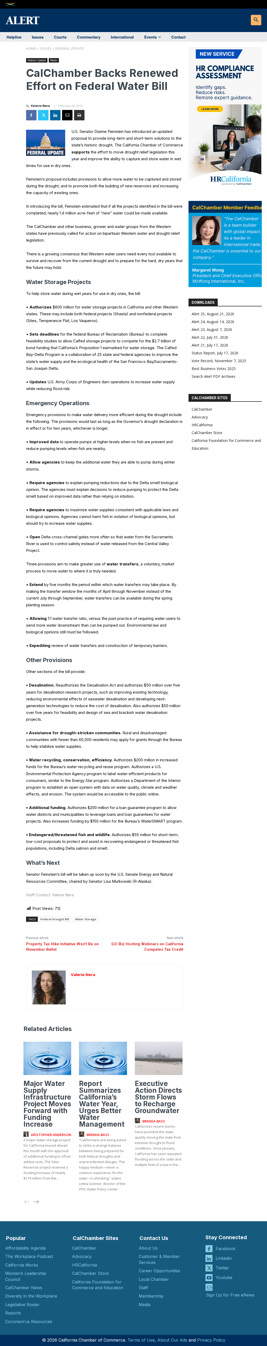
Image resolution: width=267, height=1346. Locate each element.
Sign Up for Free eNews (230, 1295)
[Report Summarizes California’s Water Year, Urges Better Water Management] (103, 1058)
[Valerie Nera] (49, 987)
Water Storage (85, 919)
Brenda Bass (98, 1134)
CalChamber (202, 409)
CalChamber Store (207, 432)
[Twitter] (43, 115)
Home (31, 48)
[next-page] (36, 1202)
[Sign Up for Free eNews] (209, 1287)
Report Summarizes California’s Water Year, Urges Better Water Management (101, 1103)
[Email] (67, 115)
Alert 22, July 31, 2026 (210, 337)
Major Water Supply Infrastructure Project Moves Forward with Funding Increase (47, 1103)
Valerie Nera (40, 106)
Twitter (222, 1267)
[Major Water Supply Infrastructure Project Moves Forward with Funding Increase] (47, 1058)
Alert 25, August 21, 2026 (213, 313)
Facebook (225, 1248)
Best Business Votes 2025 (214, 368)
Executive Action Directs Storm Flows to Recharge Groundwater (158, 1097)
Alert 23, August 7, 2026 (212, 329)
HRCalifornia (202, 424)
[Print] (79, 115)
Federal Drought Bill (54, 919)
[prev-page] (27, 1202)
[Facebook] (31, 115)
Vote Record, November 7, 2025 (219, 360)
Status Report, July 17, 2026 (215, 352)
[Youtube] (209, 1277)
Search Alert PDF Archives (213, 376)
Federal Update (69, 48)
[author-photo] (26, 1134)
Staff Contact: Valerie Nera (50, 894)
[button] (256, 20)
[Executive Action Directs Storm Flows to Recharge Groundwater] (159, 1058)
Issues (46, 48)
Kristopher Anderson (51, 1134)
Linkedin (224, 1258)
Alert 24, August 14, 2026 (213, 321)
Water (53, 60)
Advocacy (200, 417)
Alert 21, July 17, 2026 (210, 345)
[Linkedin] (55, 115)
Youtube (224, 1277)
